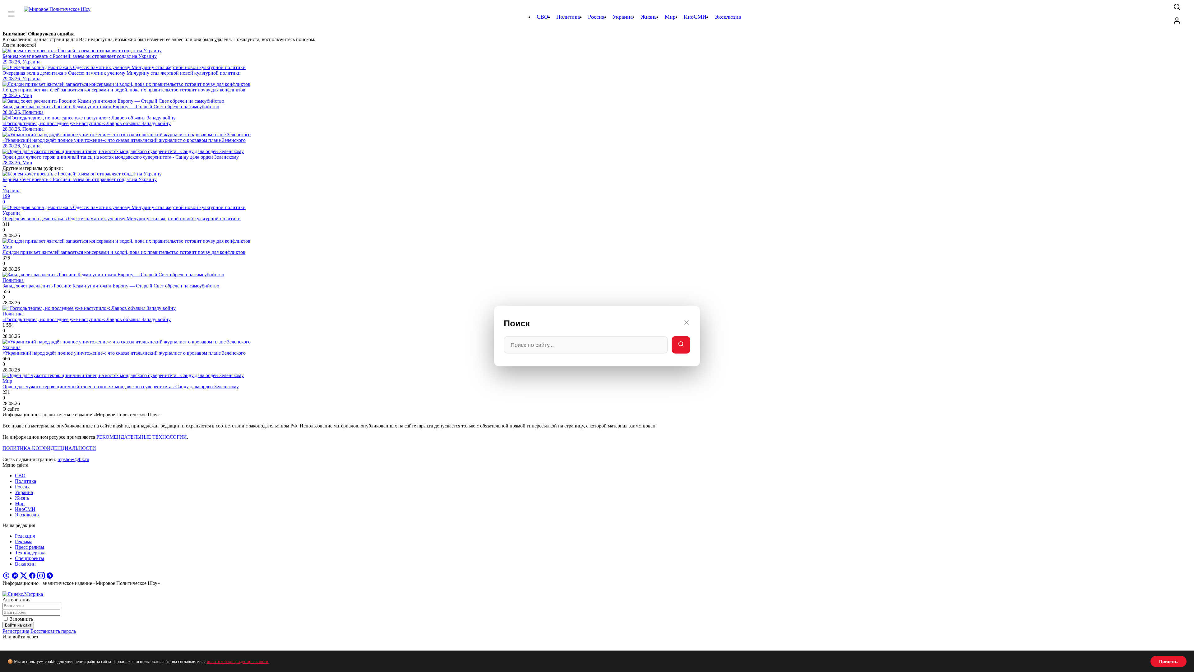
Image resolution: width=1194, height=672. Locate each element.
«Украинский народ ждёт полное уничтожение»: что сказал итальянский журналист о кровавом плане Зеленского (124, 353)
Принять (1168, 661)
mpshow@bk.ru (73, 459)
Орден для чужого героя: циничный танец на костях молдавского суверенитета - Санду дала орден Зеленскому (120, 386)
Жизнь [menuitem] (649, 17)
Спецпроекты (29, 558)
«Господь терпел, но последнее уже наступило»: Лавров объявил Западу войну (86, 319)
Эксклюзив (27, 514)
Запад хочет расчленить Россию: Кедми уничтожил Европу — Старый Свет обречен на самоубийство (110, 285)
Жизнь (22, 498)
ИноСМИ (25, 509)
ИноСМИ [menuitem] (695, 17)
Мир (20, 503)
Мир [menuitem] (670, 17)
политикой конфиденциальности (237, 661)
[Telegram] (49, 577)
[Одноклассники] (6, 577)
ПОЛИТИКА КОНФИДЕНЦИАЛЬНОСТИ (49, 448)
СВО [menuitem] (542, 17)
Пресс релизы (29, 547)
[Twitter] (24, 577)
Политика (25, 481)
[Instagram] (41, 577)
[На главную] (58, 17)
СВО (20, 475)
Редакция (25, 536)
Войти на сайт (18, 625)
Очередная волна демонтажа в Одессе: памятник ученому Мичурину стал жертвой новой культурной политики (121, 218)
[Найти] (681, 345)
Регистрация (15, 631)
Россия (22, 486)
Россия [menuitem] (596, 17)
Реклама (23, 541)
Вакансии (25, 564)
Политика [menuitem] (568, 17)
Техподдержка (30, 552)
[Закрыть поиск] (686, 324)
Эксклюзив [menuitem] (728, 17)
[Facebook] (33, 577)
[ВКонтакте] (15, 577)
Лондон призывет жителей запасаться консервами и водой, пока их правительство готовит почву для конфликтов (123, 252)
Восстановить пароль (53, 631)
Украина (24, 492)
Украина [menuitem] (623, 17)
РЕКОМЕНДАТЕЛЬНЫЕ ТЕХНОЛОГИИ (141, 437)
